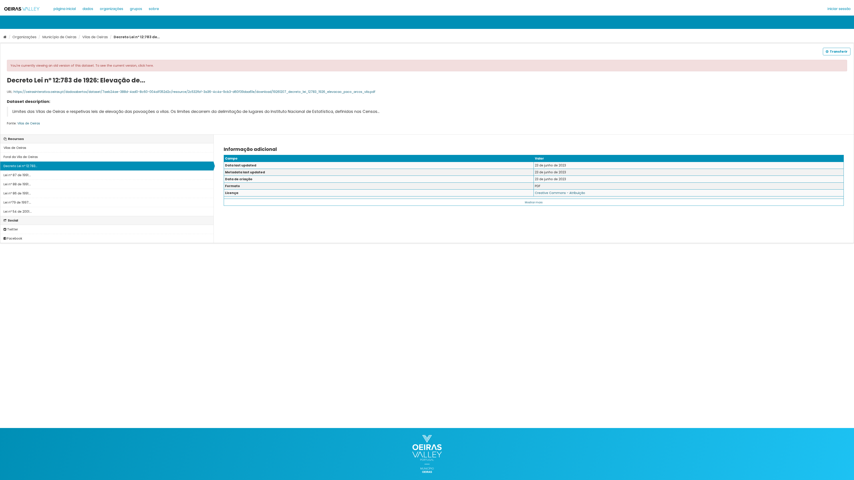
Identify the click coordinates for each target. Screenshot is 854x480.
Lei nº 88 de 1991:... (17, 184)
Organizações (111, 8)
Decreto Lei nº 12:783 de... (137, 37)
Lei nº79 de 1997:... (17, 202)
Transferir (838, 51)
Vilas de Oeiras (95, 37)
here (149, 65)
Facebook (14, 238)
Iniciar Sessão (839, 8)
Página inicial (64, 8)
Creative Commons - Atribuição (560, 193)
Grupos (136, 8)
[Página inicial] (5, 37)
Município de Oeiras (59, 37)
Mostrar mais (534, 202)
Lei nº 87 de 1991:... (17, 175)
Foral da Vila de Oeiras (21, 157)
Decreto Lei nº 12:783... (20, 166)
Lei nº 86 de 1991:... (17, 193)
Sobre (154, 8)
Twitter (12, 229)
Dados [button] (88, 8)
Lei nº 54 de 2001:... (18, 211)
